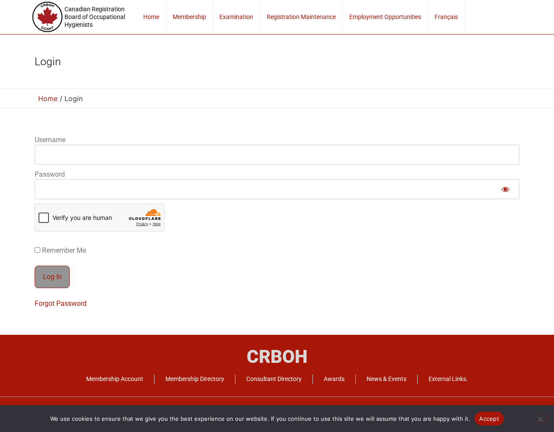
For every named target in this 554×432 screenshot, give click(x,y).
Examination (236, 16)
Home (151, 16)
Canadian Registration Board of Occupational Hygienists (94, 17)
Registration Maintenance (301, 16)
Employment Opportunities (385, 16)
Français (446, 16)
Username (50, 140)
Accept (489, 418)
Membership (189, 16)
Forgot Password (61, 303)
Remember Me (63, 250)
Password (50, 174)
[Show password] (505, 189)
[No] (540, 418)
